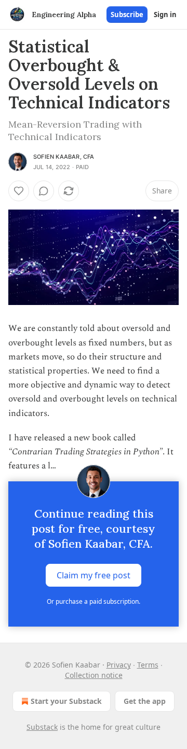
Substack (42, 727)
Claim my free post (93, 575)
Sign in (165, 14)
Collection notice (94, 675)
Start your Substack (66, 701)
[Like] (18, 191)
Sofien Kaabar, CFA (64, 156)
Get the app (145, 701)
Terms (147, 665)
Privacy (118, 665)
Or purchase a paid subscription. (93, 601)
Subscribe (127, 14)
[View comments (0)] (43, 191)
